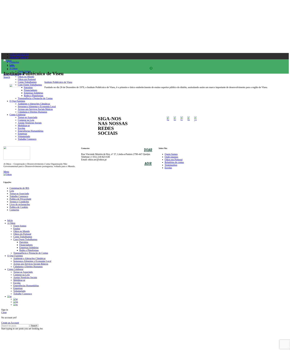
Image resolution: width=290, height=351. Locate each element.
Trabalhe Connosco (27, 139)
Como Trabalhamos (22, 236)
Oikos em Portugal (173, 159)
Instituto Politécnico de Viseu (58, 82)
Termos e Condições (19, 201)
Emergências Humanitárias (26, 285)
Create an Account (10, 322)
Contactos (14, 210)
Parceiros (23, 242)
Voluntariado (19, 291)
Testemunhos (171, 165)
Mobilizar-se (19, 280)
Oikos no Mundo (21, 231)
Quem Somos (171, 154)
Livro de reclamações (20, 204)
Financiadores (26, 245)
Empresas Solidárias (29, 247)
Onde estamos (171, 157)
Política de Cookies (19, 207)
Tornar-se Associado (19, 193)
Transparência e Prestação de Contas (30, 253)
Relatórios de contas (174, 162)
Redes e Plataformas (29, 250)
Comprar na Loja (21, 274)
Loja (12, 191)
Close (4, 312)
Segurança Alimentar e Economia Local (32, 261)
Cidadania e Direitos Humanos (28, 266)
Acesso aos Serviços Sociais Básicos (30, 264)
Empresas (18, 288)
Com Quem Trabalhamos (25, 239)
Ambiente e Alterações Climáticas (29, 258)
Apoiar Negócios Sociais (25, 277)
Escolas (168, 167)
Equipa (16, 228)
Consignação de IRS (19, 188)
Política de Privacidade (20, 199)
